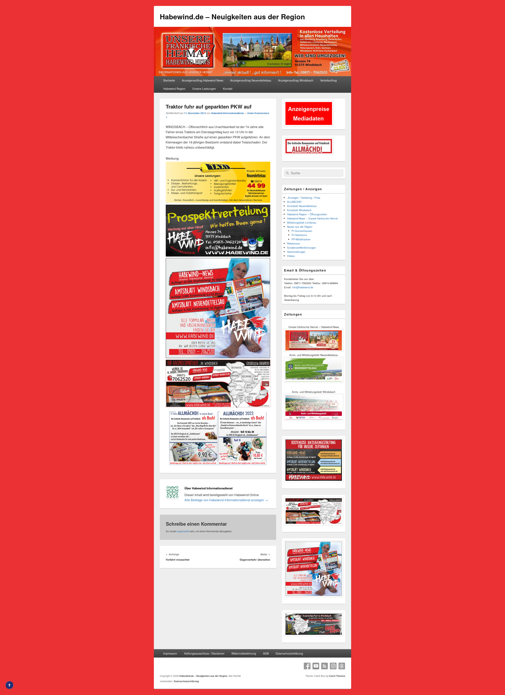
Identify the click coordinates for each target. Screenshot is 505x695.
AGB (266, 653)
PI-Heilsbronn (299, 235)
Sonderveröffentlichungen (301, 247)
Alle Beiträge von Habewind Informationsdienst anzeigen (226, 500)
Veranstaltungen (296, 252)
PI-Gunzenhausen (302, 231)
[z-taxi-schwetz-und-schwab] (218, 202)
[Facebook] (307, 666)
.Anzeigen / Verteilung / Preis (303, 198)
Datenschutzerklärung (289, 653)
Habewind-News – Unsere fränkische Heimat (312, 218)
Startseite (169, 80)
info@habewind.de (302, 287)
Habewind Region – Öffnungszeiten (307, 214)
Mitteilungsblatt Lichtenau (301, 222)
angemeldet (183, 531)
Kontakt (227, 89)
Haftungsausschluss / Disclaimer (204, 653)
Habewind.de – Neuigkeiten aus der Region (232, 16)
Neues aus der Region (299, 227)
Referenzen (293, 243)
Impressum (170, 653)
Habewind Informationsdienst (227, 113)
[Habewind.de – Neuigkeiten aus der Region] (252, 75)
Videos (291, 256)
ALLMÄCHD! (294, 202)
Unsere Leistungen (204, 89)
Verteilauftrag (328, 80)
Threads (342, 666)
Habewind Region (174, 89)
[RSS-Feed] (324, 666)
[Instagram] (333, 666)
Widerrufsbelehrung (243, 653)
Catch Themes (337, 676)
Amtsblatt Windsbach (299, 210)
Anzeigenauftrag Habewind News (202, 80)
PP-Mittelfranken (301, 239)
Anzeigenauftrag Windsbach (295, 80)
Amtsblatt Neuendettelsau (302, 206)
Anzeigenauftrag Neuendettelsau (250, 80)
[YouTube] (315, 666)
